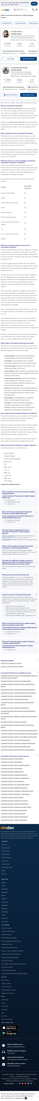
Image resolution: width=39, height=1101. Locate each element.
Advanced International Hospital (10, 954)
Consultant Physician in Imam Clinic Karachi (13, 722)
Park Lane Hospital (6, 967)
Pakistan (7, 102)
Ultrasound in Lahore (7, 993)
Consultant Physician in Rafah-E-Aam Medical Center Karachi (19, 737)
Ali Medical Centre (6, 944)
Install (34, 3)
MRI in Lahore (5, 980)
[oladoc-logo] (5, 9)
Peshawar (4, 899)
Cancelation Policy (7, 867)
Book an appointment (8, 536)
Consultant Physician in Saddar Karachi (12, 771)
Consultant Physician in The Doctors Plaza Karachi (15, 740)
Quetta (3, 915)
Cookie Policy (19, 1098)
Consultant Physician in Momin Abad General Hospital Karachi (19, 730)
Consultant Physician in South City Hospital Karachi (16, 681)
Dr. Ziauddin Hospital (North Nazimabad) (13, 964)
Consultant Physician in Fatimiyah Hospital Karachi (15, 746)
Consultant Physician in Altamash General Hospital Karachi (18, 689)
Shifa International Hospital (9, 947)
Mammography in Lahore (8, 990)
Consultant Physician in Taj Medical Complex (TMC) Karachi (18, 693)
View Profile (10, 59)
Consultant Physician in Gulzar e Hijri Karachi (14, 820)
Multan (3, 895)
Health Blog (4, 1000)
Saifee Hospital (19, 102)
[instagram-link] (22, 1083)
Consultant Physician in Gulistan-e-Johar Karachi (15, 794)
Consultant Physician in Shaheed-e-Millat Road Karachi (17, 791)
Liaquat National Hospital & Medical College (14, 973)
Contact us (5, 861)
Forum (3, 1003)
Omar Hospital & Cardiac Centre (11, 941)
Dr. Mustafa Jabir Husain (19, 68)
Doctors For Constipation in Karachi (11, 663)
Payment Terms (6, 857)
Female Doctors (7, 23)
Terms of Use (5, 864)
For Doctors (4, 1006)
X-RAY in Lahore (6, 983)
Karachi (13, 102)
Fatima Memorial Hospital (8, 938)
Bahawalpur (4, 912)
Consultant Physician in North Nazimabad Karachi (15, 765)
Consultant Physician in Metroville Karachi (13, 813)
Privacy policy (6, 848)
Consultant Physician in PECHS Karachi (12, 797)
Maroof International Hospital (9, 957)
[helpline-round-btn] (33, 9)
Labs (2, 1012)
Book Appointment (28, 58)
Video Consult (11, 95)
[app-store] (9, 1027)
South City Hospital (7, 960)
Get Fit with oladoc (7, 1019)
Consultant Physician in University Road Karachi (15, 804)
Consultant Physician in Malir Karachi (11, 768)
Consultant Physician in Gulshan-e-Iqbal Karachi (15, 778)
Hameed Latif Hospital (8, 931)
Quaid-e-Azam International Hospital (12, 951)
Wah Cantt (4, 918)
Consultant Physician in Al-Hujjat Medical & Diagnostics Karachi (19, 733)
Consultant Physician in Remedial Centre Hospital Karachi (17, 750)
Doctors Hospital (6, 928)
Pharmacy (4, 1009)
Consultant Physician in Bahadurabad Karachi (14, 788)
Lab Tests (4, 1016)
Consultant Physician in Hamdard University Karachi (16, 807)
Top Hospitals (5, 925)
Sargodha (4, 908)
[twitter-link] (16, 1083)
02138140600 (6, 539)
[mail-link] (28, 1083)
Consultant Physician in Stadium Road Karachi (14, 817)
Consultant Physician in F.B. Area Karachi (12, 781)
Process (4, 874)
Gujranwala (4, 902)
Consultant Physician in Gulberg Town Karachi (14, 800)
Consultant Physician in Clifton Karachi (12, 759)
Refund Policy (6, 854)
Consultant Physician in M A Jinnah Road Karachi (15, 784)
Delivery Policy (6, 851)
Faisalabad (4, 905)
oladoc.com (29, 1079)
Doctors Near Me (20, 23)
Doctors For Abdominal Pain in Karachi (12, 666)
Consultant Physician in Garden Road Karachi (14, 775)
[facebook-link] (19, 1083)
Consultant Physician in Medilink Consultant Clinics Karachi (18, 743)
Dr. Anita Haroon (16, 31)
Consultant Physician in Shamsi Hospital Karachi (15, 708)
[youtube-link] (25, 1083)
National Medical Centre (8, 970)
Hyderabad (4, 921)
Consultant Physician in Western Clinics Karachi (15, 699)
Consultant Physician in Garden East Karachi (14, 810)
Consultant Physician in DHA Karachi (11, 762)
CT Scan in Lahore (6, 986)
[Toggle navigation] (36, 9)
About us (4, 844)
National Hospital (6, 934)
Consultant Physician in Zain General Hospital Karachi (16, 696)
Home (2, 102)
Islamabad (4, 889)
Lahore (3, 886)
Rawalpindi (4, 892)
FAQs (3, 870)
